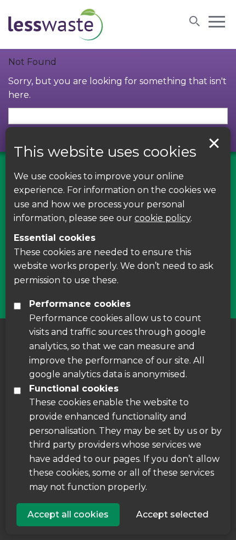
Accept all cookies (68, 514)
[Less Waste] (55, 24)
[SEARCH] (195, 20)
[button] (217, 20)
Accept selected (214, 143)
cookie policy (162, 218)
